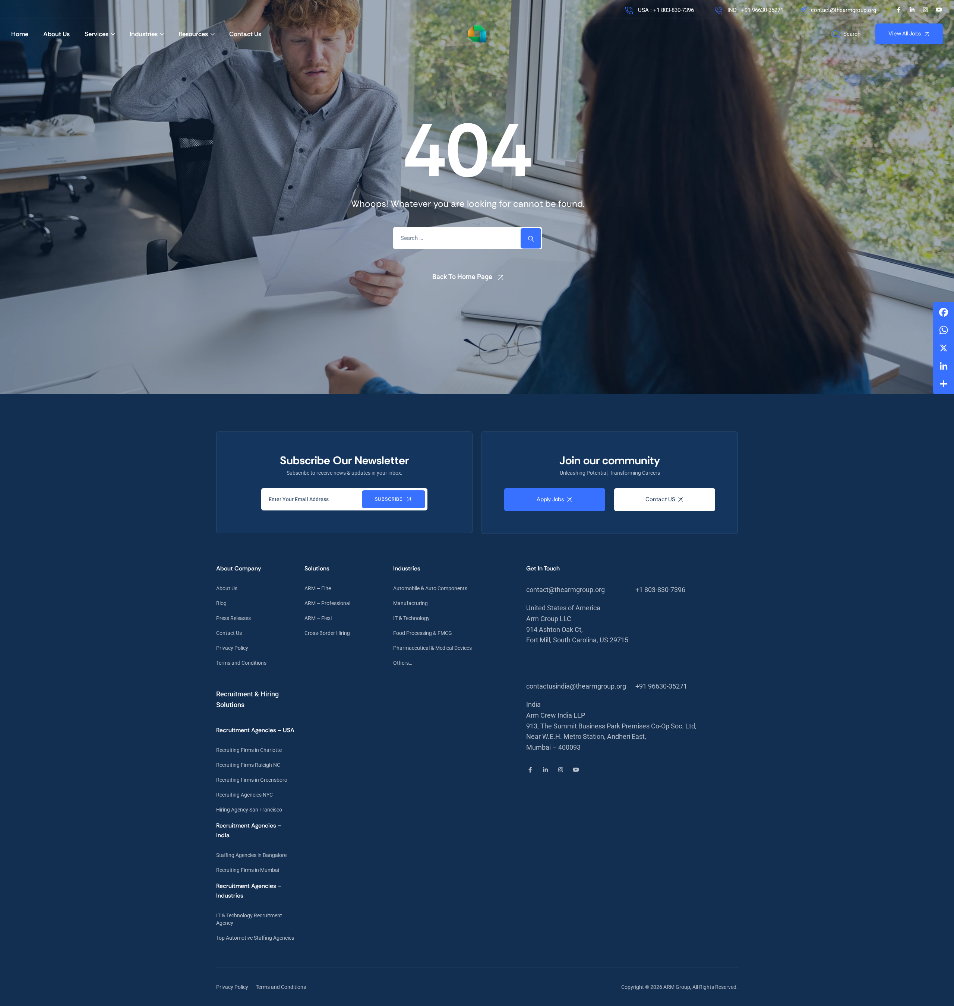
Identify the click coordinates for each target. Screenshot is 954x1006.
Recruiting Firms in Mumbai (247, 870)
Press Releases (233, 618)
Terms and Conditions (241, 663)
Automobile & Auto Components (430, 588)
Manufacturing (410, 603)
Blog (221, 603)
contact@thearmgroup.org (843, 10)
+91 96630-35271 (661, 686)
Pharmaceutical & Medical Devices (432, 648)
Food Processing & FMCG (422, 633)
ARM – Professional (327, 603)
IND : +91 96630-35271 (754, 10)
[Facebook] (899, 9)
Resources (193, 34)
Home (19, 34)
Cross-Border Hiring (327, 633)
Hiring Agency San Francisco (249, 810)
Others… (402, 663)
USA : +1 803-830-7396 (665, 10)
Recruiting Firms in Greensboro (251, 780)
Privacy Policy (232, 648)
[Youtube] (939, 9)
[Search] (531, 238)
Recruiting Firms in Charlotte (249, 750)
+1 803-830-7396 (660, 590)
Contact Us (245, 34)
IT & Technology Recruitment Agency (249, 919)
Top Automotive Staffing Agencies (255, 938)
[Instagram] (925, 9)
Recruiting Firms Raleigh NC (248, 765)
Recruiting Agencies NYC (244, 795)
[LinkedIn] (912, 9)
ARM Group (676, 987)
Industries (144, 34)
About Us (56, 34)
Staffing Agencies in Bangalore (251, 855)
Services (96, 34)
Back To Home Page (462, 277)
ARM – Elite (317, 588)
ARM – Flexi (318, 618)
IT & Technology (411, 618)
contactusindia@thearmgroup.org (576, 686)
